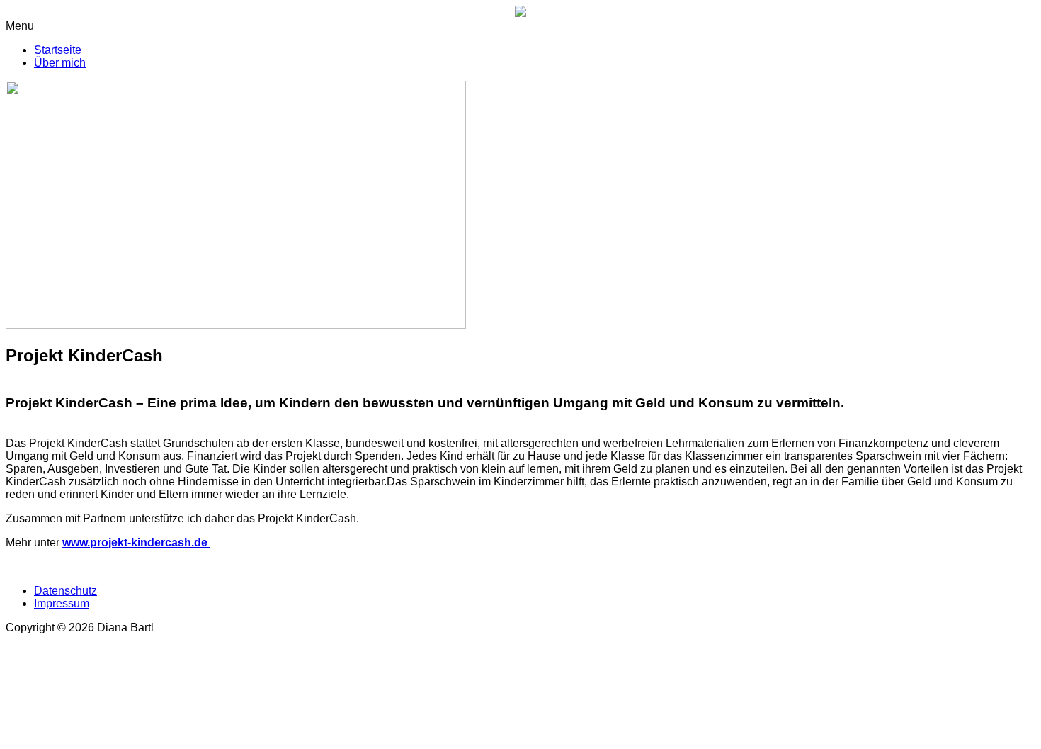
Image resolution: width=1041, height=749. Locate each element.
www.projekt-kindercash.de (136, 542)
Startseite (57, 50)
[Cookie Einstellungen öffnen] (112, 737)
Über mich (60, 63)
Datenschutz (65, 591)
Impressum (61, 603)
